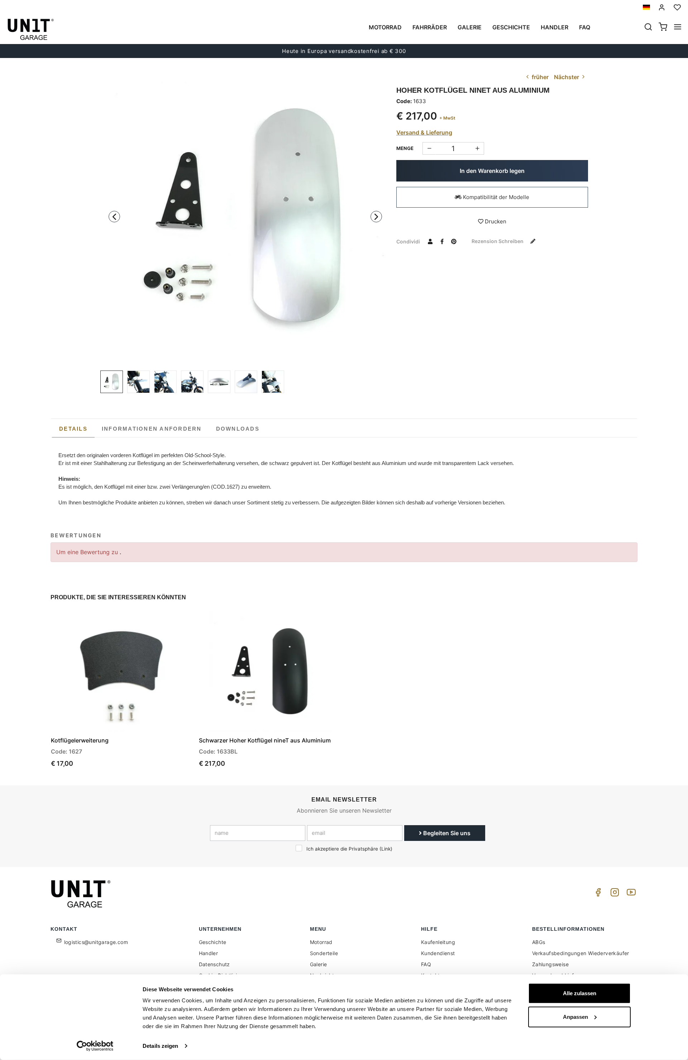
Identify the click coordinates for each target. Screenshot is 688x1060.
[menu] (677, 28)
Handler (554, 27)
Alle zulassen (579, 993)
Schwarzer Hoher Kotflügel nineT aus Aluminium (265, 740)
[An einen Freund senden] (430, 241)
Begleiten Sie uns (446, 833)
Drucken (494, 221)
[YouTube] (630, 894)
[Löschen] (477, 148)
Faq (584, 27)
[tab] (73, 428)
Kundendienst (438, 953)
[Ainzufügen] (429, 148)
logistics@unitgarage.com (96, 942)
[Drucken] (167, 622)
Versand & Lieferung (424, 132)
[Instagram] (613, 894)
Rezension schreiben (498, 241)
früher (539, 77)
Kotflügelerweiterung (80, 740)
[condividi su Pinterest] (454, 241)
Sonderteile (324, 953)
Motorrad (385, 27)
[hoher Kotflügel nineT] (165, 382)
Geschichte (511, 27)
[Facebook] (597, 894)
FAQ (426, 964)
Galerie (470, 27)
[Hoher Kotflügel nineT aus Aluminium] (245, 218)
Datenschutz (214, 964)
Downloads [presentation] (237, 429)
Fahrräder (429, 27)
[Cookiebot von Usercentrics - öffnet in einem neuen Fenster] (95, 1046)
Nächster (567, 77)
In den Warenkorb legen (492, 170)
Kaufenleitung (438, 942)
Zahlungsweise (550, 964)
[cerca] (648, 28)
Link (386, 849)
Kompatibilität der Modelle (495, 197)
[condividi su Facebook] (442, 241)
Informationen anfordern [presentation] (152, 429)
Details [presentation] (73, 429)
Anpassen (575, 1016)
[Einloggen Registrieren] (661, 7)
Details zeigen (160, 1046)
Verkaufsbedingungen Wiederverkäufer (580, 953)
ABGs (538, 942)
